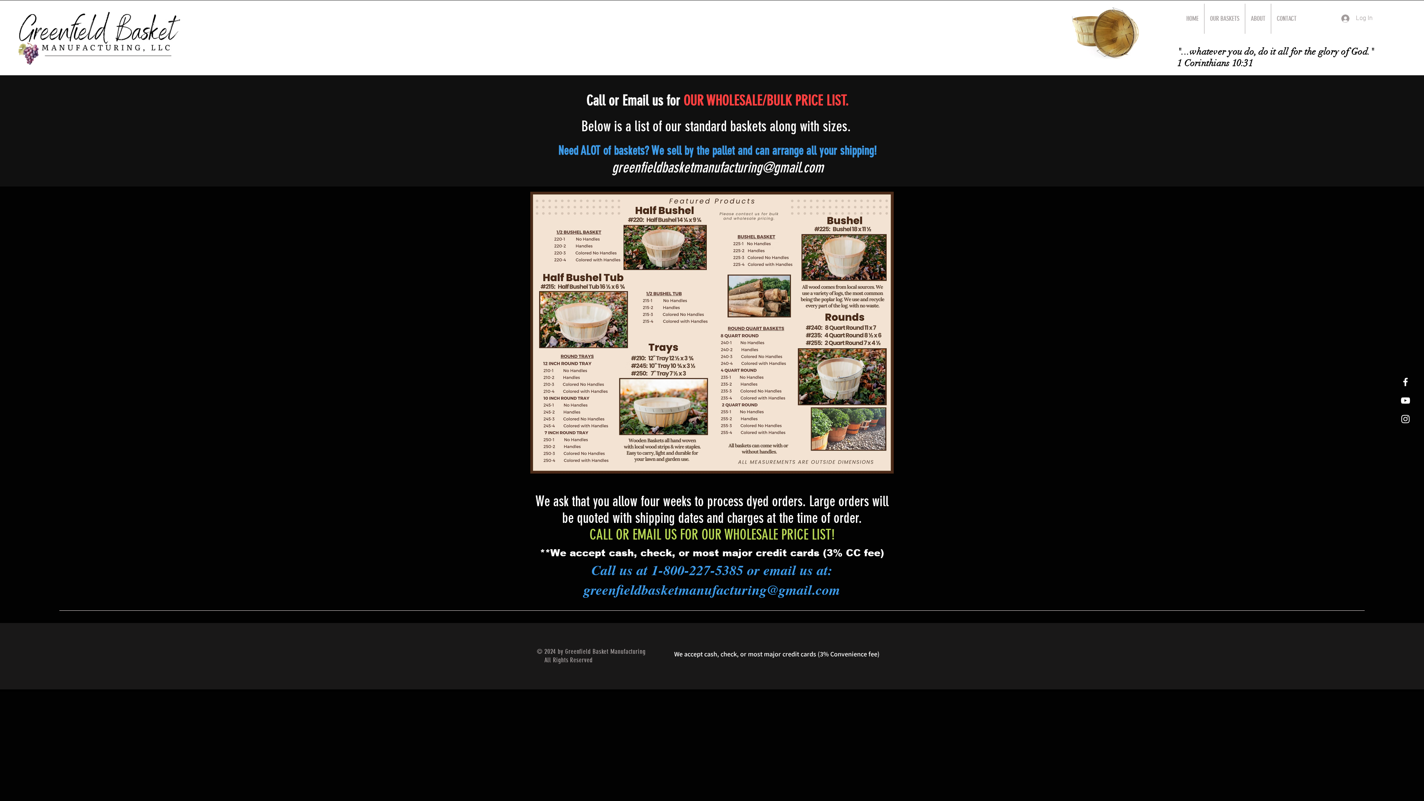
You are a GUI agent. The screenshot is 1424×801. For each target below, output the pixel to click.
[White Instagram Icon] (1405, 419)
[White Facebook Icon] (1405, 382)
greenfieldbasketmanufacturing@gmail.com (718, 167)
